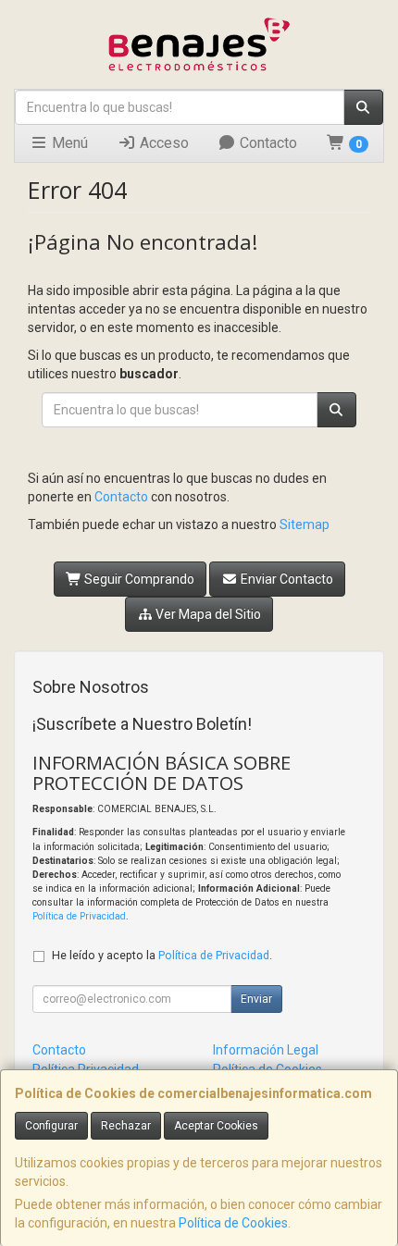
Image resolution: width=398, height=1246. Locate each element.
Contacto (266, 143)
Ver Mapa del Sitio (207, 614)
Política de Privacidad (79, 916)
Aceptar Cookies (216, 1125)
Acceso (162, 143)
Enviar (256, 999)
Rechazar (126, 1125)
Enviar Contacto (285, 579)
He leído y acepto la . (162, 955)
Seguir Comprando (137, 579)
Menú (68, 143)
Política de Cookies (233, 1222)
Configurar (51, 1125)
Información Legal (265, 1049)
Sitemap (305, 524)
